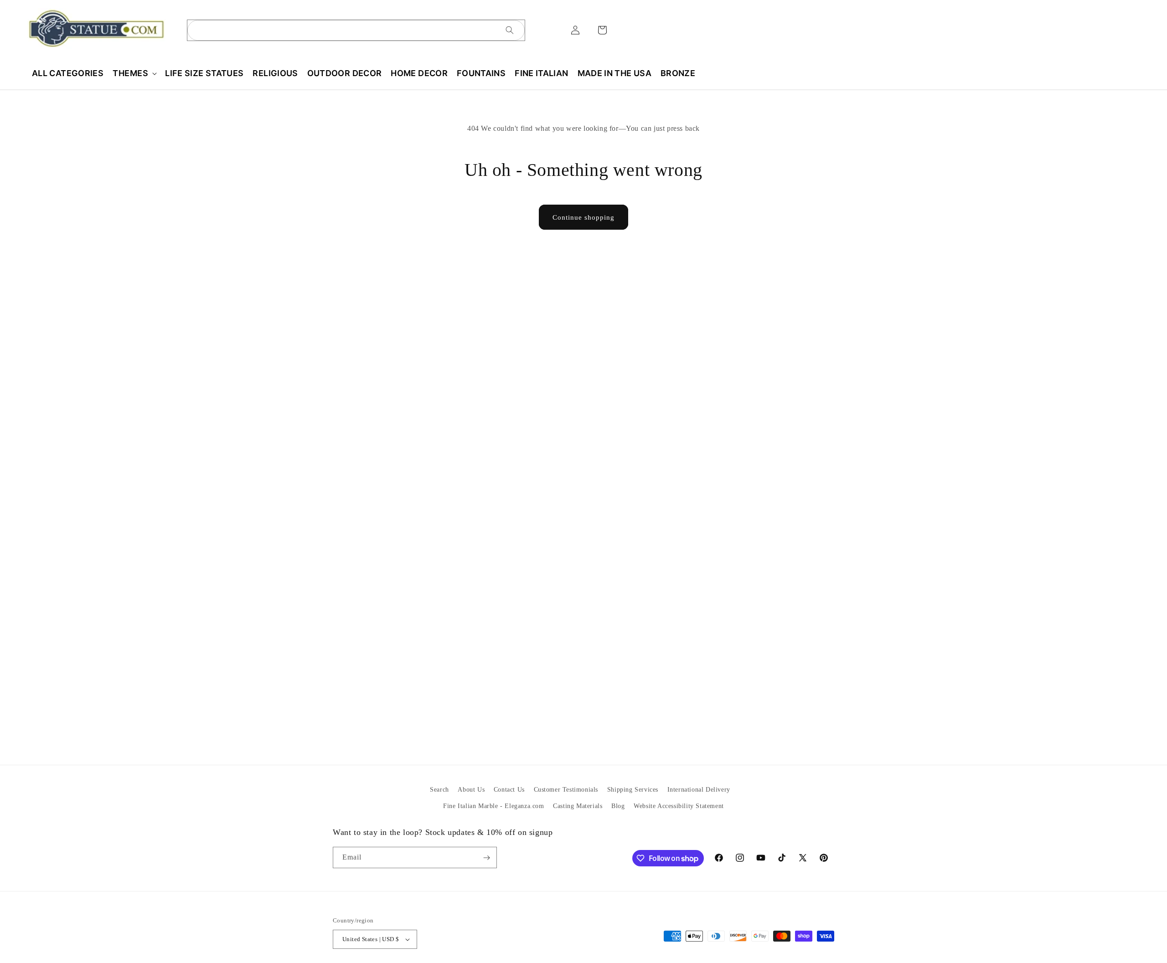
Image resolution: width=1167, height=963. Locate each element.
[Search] (510, 30)
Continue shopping (583, 217)
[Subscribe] (486, 857)
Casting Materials (577, 805)
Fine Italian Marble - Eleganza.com (493, 805)
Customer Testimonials (566, 789)
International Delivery (698, 789)
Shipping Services (632, 789)
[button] (134, 73)
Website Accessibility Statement (679, 805)
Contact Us (509, 789)
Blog (618, 805)
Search (439, 789)
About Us (471, 789)
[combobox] (356, 30)
